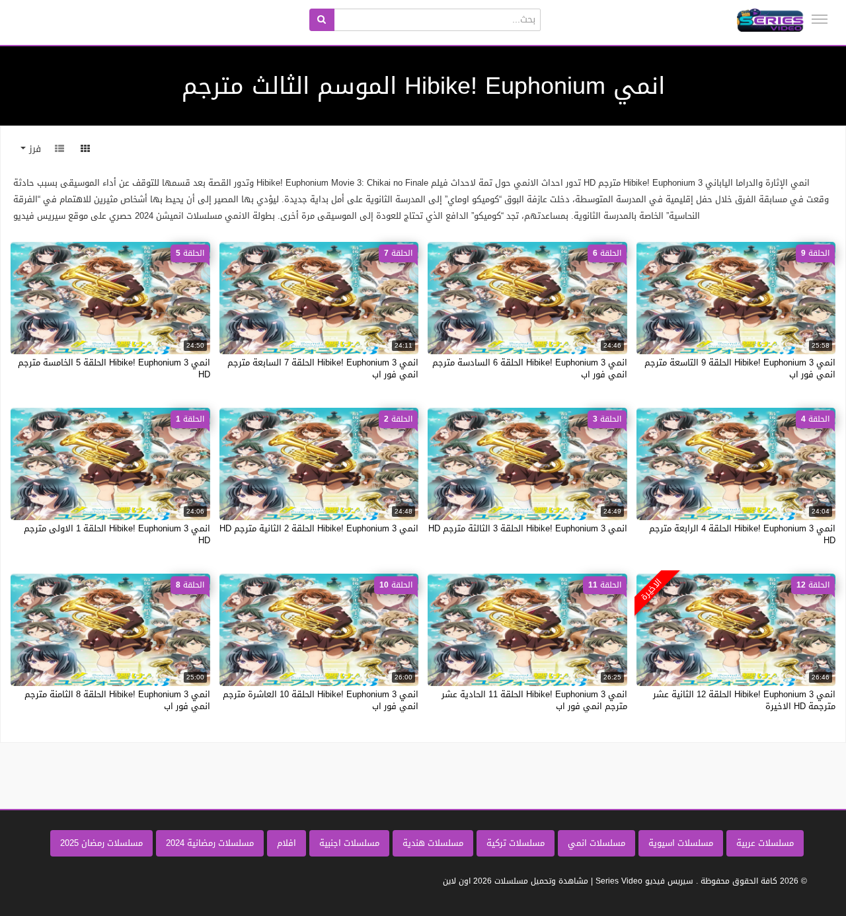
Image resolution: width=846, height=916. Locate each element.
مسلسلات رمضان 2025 (101, 843)
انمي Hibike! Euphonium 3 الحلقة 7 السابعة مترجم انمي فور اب (322, 368)
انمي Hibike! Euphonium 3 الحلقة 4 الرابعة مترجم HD (742, 534)
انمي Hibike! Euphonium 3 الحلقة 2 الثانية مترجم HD (318, 528)
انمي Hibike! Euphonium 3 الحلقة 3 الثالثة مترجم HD (527, 528)
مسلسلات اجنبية (349, 843)
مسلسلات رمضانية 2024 (210, 843)
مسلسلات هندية (433, 843)
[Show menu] (819, 19)
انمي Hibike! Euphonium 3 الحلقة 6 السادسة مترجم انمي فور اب (529, 368)
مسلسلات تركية (515, 843)
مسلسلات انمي (596, 843)
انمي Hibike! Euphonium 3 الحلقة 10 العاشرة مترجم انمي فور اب (320, 700)
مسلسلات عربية (765, 843)
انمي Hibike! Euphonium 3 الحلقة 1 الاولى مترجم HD (117, 534)
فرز (33, 149)
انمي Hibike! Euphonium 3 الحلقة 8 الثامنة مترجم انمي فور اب (117, 700)
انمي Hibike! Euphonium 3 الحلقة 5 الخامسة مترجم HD (114, 368)
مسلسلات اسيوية (680, 843)
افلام (286, 843)
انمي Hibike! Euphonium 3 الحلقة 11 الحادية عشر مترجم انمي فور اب (534, 700)
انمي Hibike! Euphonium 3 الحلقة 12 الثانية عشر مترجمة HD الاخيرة (744, 700)
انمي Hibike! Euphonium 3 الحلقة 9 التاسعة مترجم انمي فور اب (739, 368)
